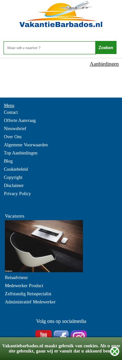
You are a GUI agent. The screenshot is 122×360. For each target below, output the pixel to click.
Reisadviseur (16, 277)
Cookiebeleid (16, 169)
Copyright (13, 177)
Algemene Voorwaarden (26, 144)
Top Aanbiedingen (20, 153)
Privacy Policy (17, 193)
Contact (11, 112)
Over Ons (12, 136)
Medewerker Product (24, 285)
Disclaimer (14, 185)
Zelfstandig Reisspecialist (28, 293)
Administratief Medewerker (30, 302)
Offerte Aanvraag (20, 120)
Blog (8, 161)
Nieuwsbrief (15, 128)
